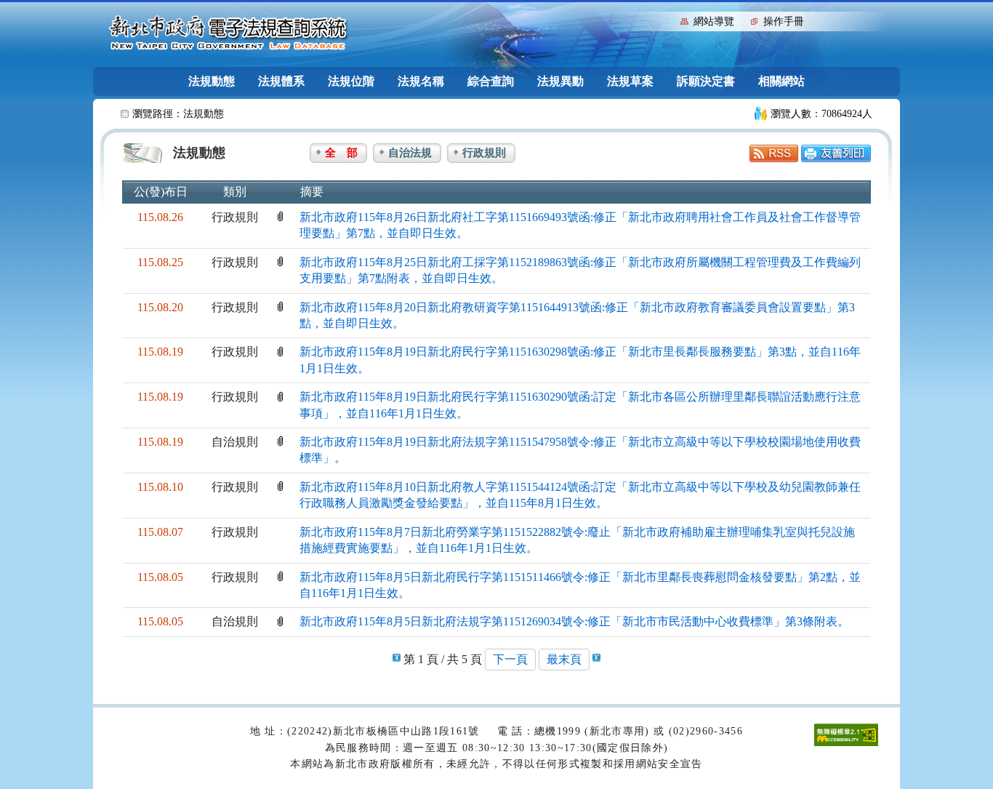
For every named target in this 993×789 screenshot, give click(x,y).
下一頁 (510, 659)
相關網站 (781, 81)
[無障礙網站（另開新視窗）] (846, 734)
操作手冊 (783, 21)
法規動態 (211, 81)
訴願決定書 (706, 81)
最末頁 (564, 659)
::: (666, 20)
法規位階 (351, 81)
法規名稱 (421, 81)
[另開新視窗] (773, 152)
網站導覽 (714, 21)
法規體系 (281, 81)
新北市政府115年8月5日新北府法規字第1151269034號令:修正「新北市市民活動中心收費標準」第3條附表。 (574, 621)
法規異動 (560, 81)
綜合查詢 (490, 81)
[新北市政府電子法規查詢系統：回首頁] (228, 33)
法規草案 (630, 81)
